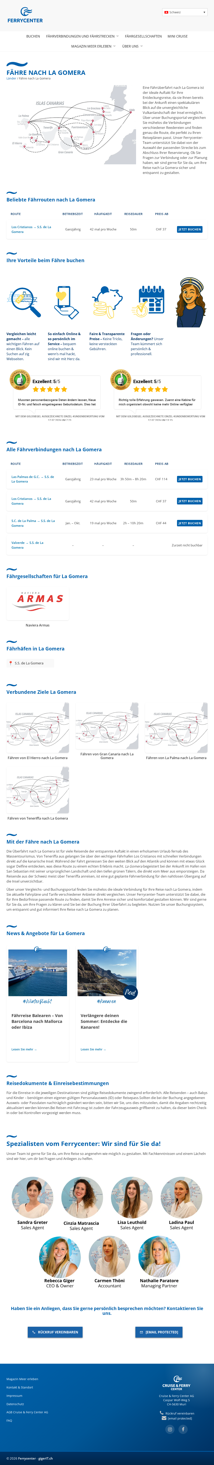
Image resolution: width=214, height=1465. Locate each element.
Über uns (130, 46)
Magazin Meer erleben (91, 46)
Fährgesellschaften (143, 36)
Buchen (33, 36)
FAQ (9, 1420)
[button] (185, 12)
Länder (11, 78)
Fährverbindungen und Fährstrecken (80, 36)
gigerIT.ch (45, 1458)
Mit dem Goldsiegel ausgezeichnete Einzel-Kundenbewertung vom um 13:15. (158, 418)
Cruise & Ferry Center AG (176, 1396)
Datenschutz (15, 1404)
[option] (54, 395)
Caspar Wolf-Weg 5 (176, 1400)
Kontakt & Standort (19, 1387)
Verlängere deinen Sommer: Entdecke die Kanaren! (104, 1021)
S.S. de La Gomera (29, 663)
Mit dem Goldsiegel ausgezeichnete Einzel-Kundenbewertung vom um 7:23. (57, 418)
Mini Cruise (178, 36)
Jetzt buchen (190, 229)
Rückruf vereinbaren (58, 1332)
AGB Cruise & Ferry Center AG (27, 1412)
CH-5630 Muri (176, 1404)
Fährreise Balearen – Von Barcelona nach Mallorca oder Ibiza (37, 1021)
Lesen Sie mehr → (24, 1049)
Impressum (14, 1396)
